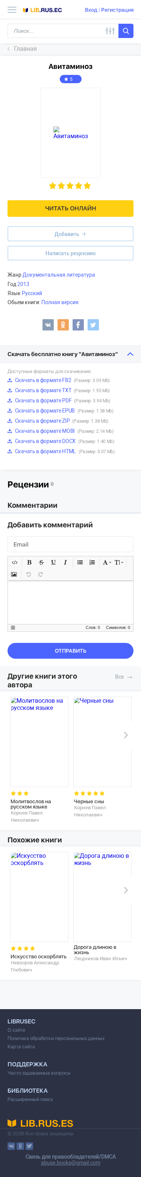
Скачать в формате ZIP (61, 421)
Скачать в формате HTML (64, 451)
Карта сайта (21, 1046)
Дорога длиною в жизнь (95, 949)
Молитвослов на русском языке (31, 804)
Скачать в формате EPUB (64, 411)
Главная (25, 48)
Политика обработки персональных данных (56, 1038)
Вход (91, 10)
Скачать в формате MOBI (64, 431)
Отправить (70, 651)
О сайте (16, 1030)
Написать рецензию (70, 253)
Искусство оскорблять (39, 956)
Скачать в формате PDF (62, 400)
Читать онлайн (70, 208)
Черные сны (89, 801)
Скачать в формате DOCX (64, 441)
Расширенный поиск (30, 1099)
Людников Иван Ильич (100, 958)
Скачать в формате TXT (62, 390)
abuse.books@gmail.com (70, 1163)
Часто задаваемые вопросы (39, 1073)
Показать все (129, 676)
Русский (32, 293)
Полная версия (60, 302)
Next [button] (124, 735)
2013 (23, 284)
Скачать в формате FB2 (62, 380)
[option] (39, 760)
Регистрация (117, 10)
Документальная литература (59, 275)
